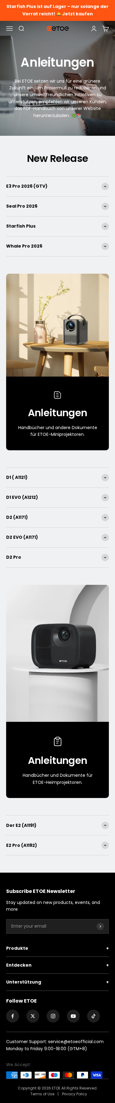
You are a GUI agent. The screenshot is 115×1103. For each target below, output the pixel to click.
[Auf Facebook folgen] (12, 1016)
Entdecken (57, 965)
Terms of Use (42, 1094)
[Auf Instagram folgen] (53, 1016)
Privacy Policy (74, 1094)
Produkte (57, 948)
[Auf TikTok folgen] (93, 1016)
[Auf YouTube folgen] (73, 1016)
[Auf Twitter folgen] (32, 1016)
